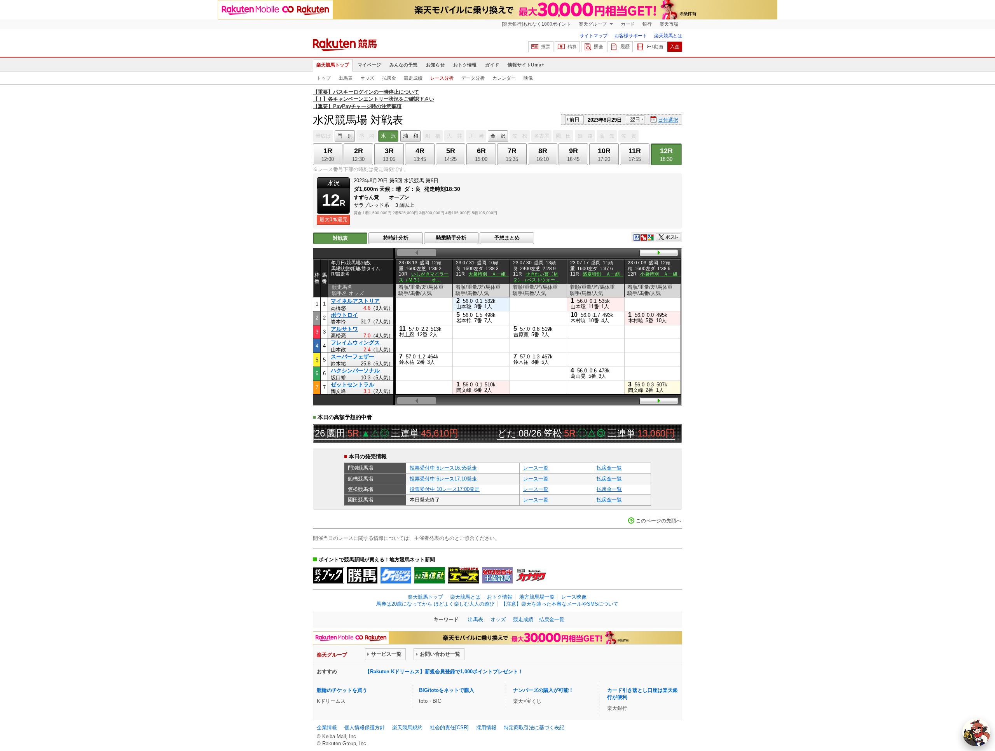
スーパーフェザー (352, 356)
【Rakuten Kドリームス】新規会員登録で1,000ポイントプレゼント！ (444, 671)
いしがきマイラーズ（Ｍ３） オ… (424, 276)
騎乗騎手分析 (451, 238)
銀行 (647, 24)
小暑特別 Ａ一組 (661, 274)
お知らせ (435, 65)
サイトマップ (593, 35)
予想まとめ (507, 238)
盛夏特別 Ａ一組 (604, 274)
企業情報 (327, 727)
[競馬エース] (463, 575)
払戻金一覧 (609, 468)
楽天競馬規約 (407, 727)
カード (628, 24)
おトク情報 (465, 65)
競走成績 (413, 78)
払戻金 (389, 78)
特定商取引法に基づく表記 (534, 727)
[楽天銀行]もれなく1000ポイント (536, 24)
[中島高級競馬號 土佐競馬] (497, 575)
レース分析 (442, 78)
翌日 (635, 119)
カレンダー (504, 78)
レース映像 (574, 597)
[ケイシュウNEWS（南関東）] (396, 575)
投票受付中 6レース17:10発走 (443, 479)
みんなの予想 (403, 65)
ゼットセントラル (352, 384)
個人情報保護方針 (364, 727)
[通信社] (429, 575)
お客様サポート (630, 35)
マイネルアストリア (355, 301)
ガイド (492, 65)
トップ (324, 78)
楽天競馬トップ (332, 65)
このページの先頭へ (658, 521)
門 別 (345, 136)
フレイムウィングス (355, 342)
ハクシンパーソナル (355, 370)
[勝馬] (362, 575)
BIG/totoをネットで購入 (446, 690)
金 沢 (498, 136)
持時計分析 (395, 238)
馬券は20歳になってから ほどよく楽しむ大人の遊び (435, 604)
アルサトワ (344, 329)
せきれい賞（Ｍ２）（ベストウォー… (536, 276)
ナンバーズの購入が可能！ (543, 690)
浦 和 (410, 136)
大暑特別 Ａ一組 (489, 274)
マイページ (369, 65)
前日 (574, 119)
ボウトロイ (344, 315)
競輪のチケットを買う (342, 690)
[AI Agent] (976, 732)
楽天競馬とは (668, 35)
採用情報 (486, 727)
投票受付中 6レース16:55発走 (443, 468)
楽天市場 (669, 24)
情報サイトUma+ (526, 65)
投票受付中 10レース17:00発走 (445, 489)
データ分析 (473, 78)
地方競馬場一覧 (537, 597)
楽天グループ (593, 24)
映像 (528, 78)
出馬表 (346, 78)
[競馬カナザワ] (531, 575)
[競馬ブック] (328, 575)
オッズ (367, 78)
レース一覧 (535, 468)
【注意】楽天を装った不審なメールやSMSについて (559, 604)
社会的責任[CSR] (449, 727)
